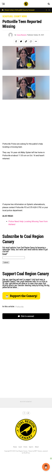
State (25, 447)
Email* (4, 254)
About (37, 447)
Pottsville (19, 307)
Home (15, 447)
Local (20, 447)
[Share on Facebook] (16, 41)
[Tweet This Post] (21, 41)
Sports (31, 447)
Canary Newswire (22, 35)
